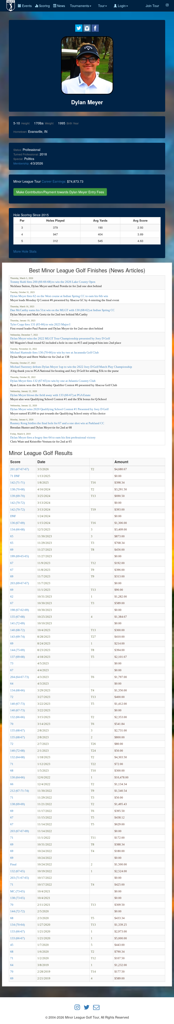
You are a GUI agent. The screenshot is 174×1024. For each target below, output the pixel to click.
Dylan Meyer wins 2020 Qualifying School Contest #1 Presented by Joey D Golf (59, 409)
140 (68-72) (17, 630)
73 (11, 663)
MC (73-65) (17, 891)
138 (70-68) (17, 489)
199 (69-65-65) (19, 556)
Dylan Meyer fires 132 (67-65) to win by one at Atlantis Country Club (53, 380)
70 (11, 724)
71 (11, 764)
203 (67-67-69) (19, 831)
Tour (101, 5)
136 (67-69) (17, 523)
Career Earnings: (54, 181)
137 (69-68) (17, 656)
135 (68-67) (17, 730)
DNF (13, 516)
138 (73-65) (17, 898)
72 (11, 697)
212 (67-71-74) (19, 790)
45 (11, 945)
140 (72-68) (17, 750)
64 (11, 683)
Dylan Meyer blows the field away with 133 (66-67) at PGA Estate (50, 395)
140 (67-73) (17, 703)
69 (11, 549)
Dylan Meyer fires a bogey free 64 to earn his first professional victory (53, 437)
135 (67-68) (17, 616)
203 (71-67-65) (19, 877)
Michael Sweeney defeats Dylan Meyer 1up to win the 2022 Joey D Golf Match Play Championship (71, 366)
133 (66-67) (17, 931)
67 (11, 563)
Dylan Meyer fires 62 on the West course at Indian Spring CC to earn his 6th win (59, 296)
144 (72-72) (17, 911)
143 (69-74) (17, 636)
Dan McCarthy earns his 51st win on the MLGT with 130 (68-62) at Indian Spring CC (62, 310)
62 (11, 596)
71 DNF (15, 476)
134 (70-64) (17, 924)
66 (11, 784)
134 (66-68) (17, 529)
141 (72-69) (17, 623)
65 (11, 536)
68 (11, 770)
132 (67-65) (17, 871)
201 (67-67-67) (19, 469)
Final (13, 864)
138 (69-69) (17, 804)
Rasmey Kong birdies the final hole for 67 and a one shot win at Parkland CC (57, 423)
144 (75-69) (17, 650)
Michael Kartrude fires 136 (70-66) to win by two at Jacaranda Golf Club (54, 352)
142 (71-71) (17, 482)
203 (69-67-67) (19, 583)
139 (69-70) (17, 496)
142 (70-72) (17, 502)
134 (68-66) (17, 690)
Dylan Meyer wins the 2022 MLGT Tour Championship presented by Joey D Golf (60, 338)
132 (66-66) (17, 717)
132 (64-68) (17, 757)
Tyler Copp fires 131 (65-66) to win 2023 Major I (40, 324)
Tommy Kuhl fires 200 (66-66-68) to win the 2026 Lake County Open (52, 281)
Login (121, 5)
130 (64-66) (17, 777)
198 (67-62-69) (19, 610)
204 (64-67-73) (19, 677)
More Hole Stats (24, 251)
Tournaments (79, 5)
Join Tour (152, 5)
